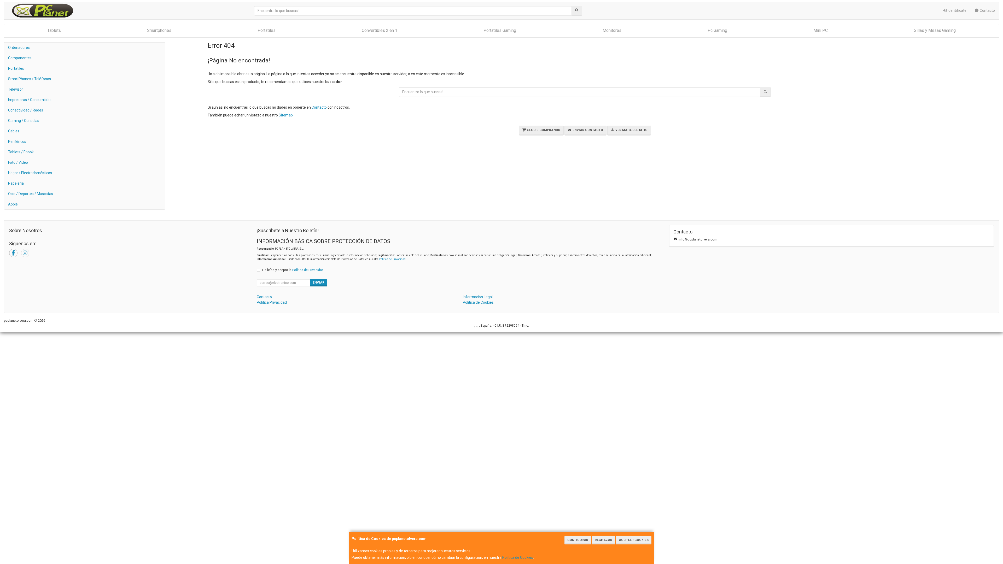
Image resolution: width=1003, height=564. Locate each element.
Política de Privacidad (392, 259)
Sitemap (286, 115)
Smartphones (159, 30)
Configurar (577, 540)
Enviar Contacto (587, 130)
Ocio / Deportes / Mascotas (30, 194)
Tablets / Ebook (21, 152)
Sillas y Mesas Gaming (935, 30)
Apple (13, 204)
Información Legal (478, 297)
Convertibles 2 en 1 (379, 30)
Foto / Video (18, 162)
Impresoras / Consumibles (29, 100)
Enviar (318, 282)
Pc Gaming (717, 30)
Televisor (15, 89)
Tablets (54, 30)
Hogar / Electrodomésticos (30, 173)
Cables (13, 131)
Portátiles (16, 68)
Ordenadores (19, 47)
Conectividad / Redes (25, 110)
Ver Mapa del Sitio (631, 130)
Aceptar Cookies (634, 540)
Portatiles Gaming (499, 30)
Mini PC (820, 30)
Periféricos (17, 141)
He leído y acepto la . (293, 270)
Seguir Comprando (543, 130)
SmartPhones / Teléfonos (29, 79)
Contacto (987, 10)
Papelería (16, 183)
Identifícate (956, 10)
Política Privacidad (272, 302)
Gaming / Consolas (23, 121)
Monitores (612, 30)
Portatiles (267, 30)
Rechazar (603, 540)
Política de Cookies (517, 557)
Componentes (20, 58)
